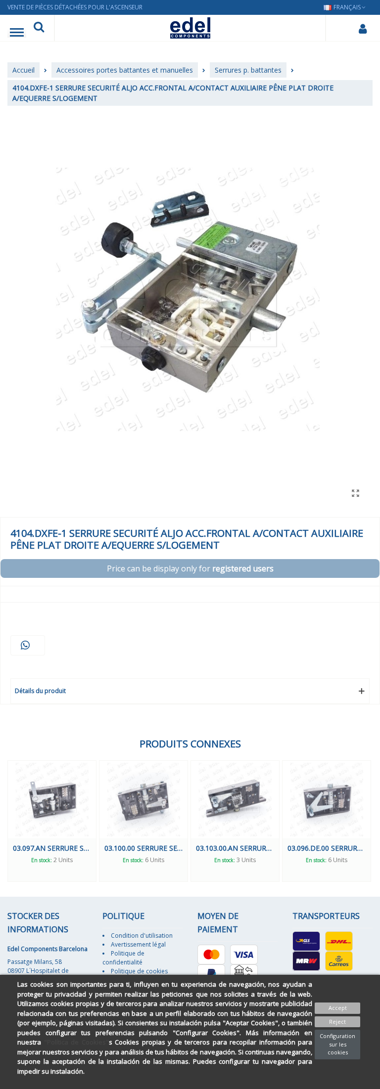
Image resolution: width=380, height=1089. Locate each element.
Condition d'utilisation (142, 935)
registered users (243, 568)
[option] (51, 820)
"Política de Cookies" (76, 1042)
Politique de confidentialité (123, 957)
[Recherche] (39, 28)
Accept (338, 1007)
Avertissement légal (138, 944)
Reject (337, 1021)
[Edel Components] (190, 28)
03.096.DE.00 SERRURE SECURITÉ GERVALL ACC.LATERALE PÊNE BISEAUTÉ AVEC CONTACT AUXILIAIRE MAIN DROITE (326, 848)
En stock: (41, 860)
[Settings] (362, 28)
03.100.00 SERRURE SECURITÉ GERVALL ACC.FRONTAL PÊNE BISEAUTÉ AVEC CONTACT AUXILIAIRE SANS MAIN (143, 848)
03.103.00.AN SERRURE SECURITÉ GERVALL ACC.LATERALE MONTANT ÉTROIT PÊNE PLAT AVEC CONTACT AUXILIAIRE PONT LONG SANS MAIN (235, 848)
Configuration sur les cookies (337, 1044)
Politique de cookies (139, 971)
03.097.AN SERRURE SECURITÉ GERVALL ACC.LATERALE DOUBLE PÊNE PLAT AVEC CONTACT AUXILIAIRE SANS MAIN (52, 848)
